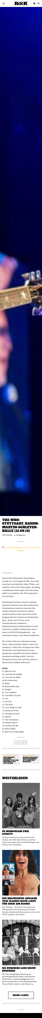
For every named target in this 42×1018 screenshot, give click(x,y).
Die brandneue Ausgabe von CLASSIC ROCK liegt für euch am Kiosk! (19, 901)
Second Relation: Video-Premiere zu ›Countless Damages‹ (30, 760)
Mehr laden (21, 995)
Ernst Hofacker (7, 535)
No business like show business (19, 969)
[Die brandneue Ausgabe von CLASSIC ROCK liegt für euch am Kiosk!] (21, 873)
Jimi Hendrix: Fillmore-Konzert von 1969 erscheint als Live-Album (10, 760)
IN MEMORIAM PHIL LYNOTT (15, 833)
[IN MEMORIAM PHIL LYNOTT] (21, 806)
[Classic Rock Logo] (21, 3)
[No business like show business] (21, 942)
